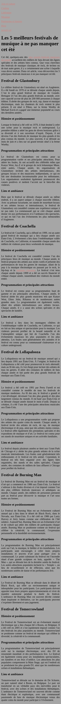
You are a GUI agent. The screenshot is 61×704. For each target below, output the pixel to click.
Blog (3, 25)
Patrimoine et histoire (11, 21)
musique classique (26, 270)
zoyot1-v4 (6, 30)
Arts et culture (8, 4)
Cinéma (5, 8)
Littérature (6, 12)
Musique (5, 17)
